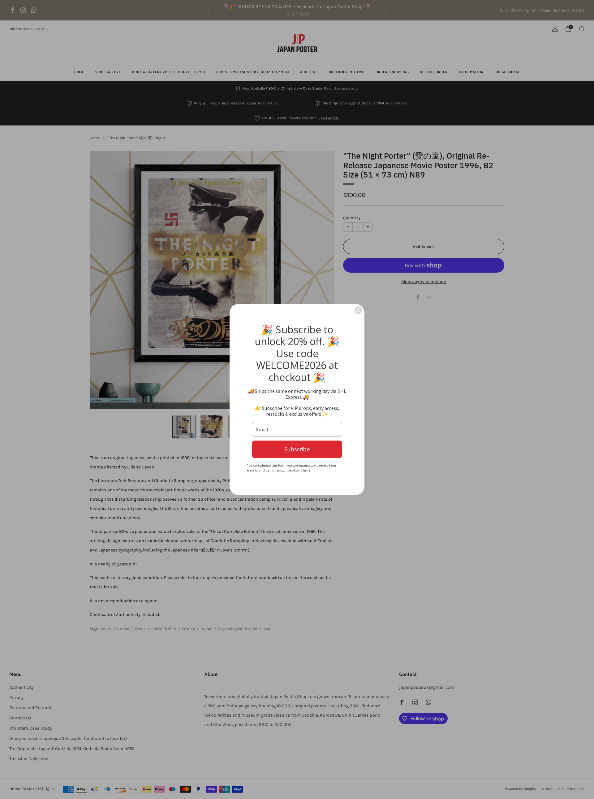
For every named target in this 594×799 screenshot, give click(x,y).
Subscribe (297, 449)
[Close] (358, 310)
